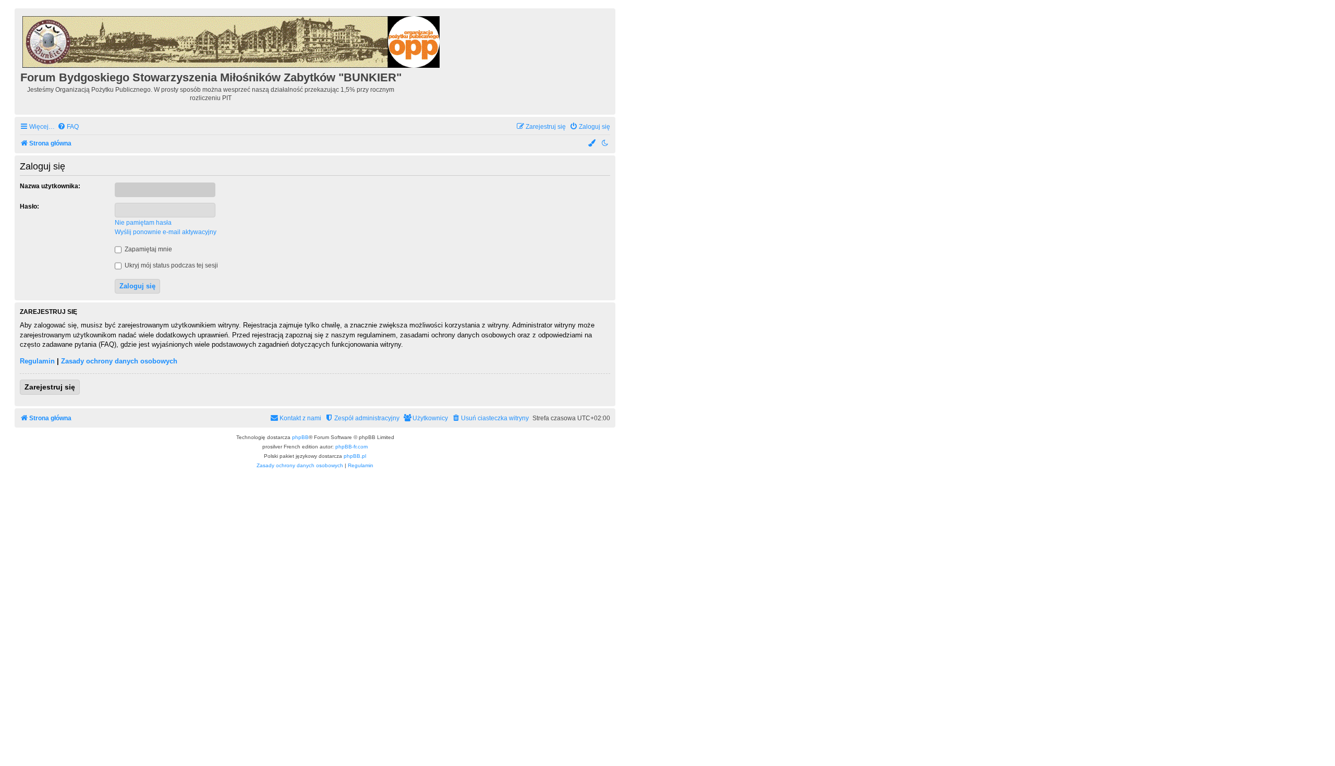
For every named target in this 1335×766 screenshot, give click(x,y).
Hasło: (29, 206)
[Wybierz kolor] (592, 144)
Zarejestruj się (50, 387)
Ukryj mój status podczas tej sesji (170, 265)
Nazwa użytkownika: (50, 186)
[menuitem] (68, 127)
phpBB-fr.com (351, 446)
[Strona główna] (231, 40)
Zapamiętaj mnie (147, 249)
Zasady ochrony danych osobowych (119, 361)
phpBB (300, 437)
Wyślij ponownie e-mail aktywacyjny (165, 232)
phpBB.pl (355, 456)
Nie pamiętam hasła (143, 222)
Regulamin (37, 361)
